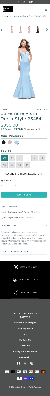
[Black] (3, 142)
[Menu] (45, 9)
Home (5, 16)
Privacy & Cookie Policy (25, 351)
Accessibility (25, 357)
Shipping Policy (25, 328)
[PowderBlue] (16, 142)
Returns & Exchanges (25, 322)
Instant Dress (20, 387)
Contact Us (25, 340)
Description (8, 225)
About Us (25, 345)
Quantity (6, 180)
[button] (24, 129)
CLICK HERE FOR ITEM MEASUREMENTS (24, 173)
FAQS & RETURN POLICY (14, 251)
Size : (6, 150)
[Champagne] (10, 142)
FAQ (25, 334)
